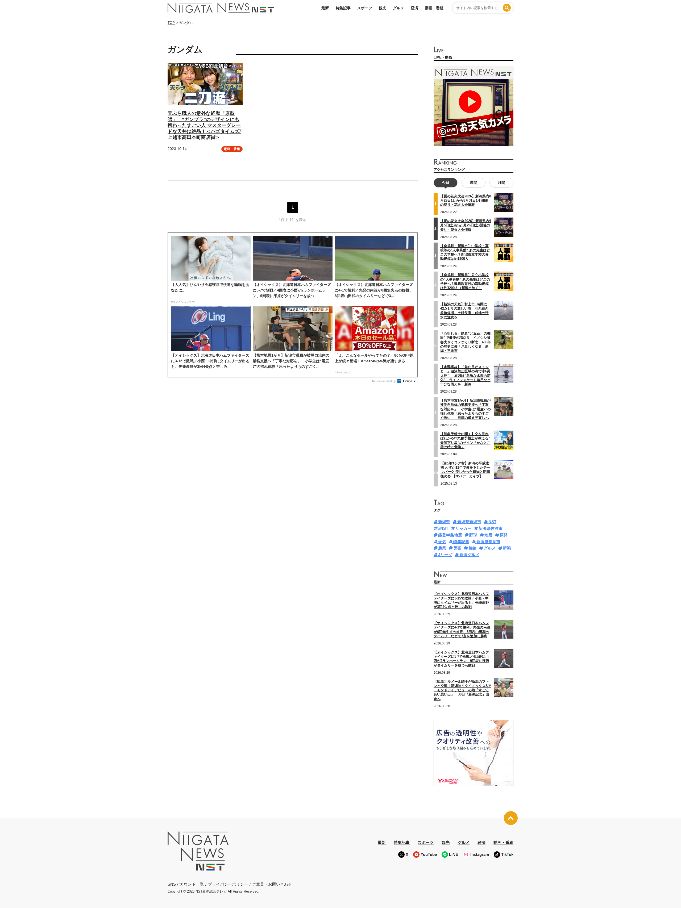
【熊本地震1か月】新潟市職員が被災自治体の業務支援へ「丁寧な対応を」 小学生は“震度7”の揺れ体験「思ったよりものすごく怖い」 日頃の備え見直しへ (465, 409)
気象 (472, 548)
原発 (504, 535)
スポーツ (364, 8)
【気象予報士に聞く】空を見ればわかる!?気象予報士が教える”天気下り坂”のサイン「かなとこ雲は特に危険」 (465, 440)
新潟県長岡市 (488, 541)
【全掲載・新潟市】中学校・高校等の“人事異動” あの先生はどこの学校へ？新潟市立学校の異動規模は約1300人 (465, 252)
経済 (414, 8)
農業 (442, 548)
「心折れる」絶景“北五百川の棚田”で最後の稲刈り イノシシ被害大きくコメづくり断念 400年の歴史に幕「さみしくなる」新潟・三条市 (465, 342)
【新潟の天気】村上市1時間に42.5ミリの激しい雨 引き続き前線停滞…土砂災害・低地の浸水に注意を (464, 310)
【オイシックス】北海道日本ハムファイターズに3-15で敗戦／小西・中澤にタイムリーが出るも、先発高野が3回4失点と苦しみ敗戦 (461, 600)
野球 (473, 535)
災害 (457, 548)
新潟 (507, 548)
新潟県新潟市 (469, 521)
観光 (382, 8)
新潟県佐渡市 (491, 528)
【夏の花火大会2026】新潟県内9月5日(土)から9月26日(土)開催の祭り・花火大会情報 (465, 225)
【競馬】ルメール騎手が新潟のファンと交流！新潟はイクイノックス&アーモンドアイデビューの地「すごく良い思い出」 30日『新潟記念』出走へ (462, 690)
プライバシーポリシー (228, 884)
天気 (442, 541)
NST (492, 521)
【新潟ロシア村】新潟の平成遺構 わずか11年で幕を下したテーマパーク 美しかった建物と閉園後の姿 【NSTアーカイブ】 (465, 469)
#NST (443, 528)
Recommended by (384, 381)
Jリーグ (445, 554)
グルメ (398, 8)
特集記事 (343, 8)
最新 (325, 8)
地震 (488, 535)
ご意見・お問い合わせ (272, 884)
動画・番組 (434, 8)
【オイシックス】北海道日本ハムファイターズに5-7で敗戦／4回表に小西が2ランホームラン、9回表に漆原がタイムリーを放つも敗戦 (461, 658)
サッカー (463, 528)
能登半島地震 (450, 535)
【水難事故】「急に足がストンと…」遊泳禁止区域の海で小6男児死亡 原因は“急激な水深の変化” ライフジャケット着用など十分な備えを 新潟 (465, 375)
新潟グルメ (469, 554)
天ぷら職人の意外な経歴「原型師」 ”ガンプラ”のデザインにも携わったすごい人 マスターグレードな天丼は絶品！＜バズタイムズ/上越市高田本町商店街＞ (204, 125)
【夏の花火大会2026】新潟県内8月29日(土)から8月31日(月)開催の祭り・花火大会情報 (465, 200)
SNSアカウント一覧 (186, 884)
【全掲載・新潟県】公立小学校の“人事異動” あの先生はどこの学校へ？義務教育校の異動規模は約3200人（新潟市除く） (465, 281)
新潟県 (444, 521)
